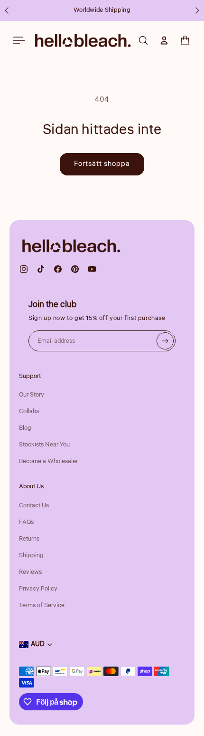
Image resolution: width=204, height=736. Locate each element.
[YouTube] (92, 269)
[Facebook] (58, 269)
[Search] (143, 40)
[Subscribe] (165, 340)
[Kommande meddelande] (197, 10)
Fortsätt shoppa (102, 164)
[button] (185, 40)
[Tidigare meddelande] (6, 10)
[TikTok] (41, 269)
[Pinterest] (75, 269)
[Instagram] (23, 269)
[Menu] (18, 40)
